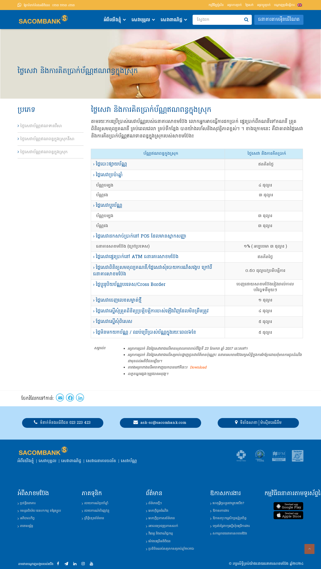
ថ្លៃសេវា (249, 5)
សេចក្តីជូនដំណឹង (158, 510)
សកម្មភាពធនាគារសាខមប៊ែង (230, 533)
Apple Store (291, 515)
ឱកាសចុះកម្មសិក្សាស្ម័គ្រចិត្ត (230, 518)
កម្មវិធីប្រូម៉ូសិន (216, 5)
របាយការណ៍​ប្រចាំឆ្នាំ (96, 503)
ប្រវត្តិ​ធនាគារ (28, 503)
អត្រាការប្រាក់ (234, 5)
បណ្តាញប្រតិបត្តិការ (284, 5)
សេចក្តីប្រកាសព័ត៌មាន (161, 518)
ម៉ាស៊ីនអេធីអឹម (271, 423)
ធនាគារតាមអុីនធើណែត (279, 19)
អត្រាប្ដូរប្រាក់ (264, 5)
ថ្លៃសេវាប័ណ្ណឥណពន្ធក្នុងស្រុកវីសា (47, 139)
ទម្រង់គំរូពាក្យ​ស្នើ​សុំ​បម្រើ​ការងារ (231, 526)
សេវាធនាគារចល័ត (101, 461)
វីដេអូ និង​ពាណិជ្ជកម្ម (160, 533)
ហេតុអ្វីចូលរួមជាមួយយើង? (228, 503)
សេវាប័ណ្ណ (129, 461)
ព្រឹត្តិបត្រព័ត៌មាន (94, 518)
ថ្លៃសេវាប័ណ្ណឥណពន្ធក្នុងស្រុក (44, 152)
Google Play (291, 506)
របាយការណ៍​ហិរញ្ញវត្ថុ (96, 510)
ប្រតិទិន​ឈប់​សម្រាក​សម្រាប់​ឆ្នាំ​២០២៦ (171, 548)
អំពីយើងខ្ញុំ (112, 20)
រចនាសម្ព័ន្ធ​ (26, 526)
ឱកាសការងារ (221, 510)
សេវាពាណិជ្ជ (171, 20)
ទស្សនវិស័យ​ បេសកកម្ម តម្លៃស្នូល (40, 510)
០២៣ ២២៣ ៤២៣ (49, 5)
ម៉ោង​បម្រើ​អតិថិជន (159, 541)
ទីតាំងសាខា (249, 423)
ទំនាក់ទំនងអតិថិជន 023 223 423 (65, 423)
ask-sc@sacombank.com (163, 423)
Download (198, 367)
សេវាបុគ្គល (140, 20)
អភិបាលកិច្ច (27, 518)
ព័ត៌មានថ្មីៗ (155, 503)
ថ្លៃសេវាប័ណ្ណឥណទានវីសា (41, 126)
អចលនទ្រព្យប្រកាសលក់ (163, 526)
